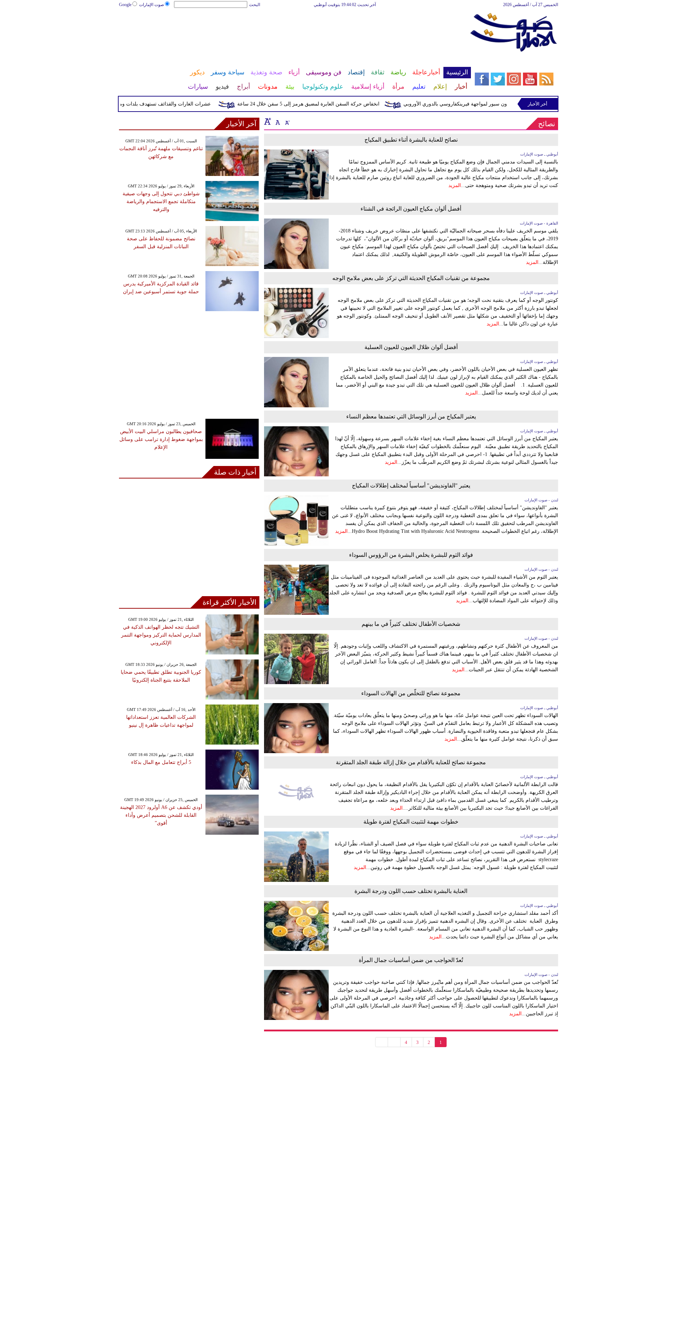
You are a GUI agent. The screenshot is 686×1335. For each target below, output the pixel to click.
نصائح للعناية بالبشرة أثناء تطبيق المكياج (411, 140)
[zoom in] (267, 121)
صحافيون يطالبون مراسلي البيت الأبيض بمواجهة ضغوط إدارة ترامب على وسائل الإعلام (161, 439)
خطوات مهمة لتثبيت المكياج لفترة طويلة (410, 822)
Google (125, 4)
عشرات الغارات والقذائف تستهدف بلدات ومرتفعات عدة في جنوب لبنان (154, 104)
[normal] (276, 121)
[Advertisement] (295, 31)
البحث (254, 4)
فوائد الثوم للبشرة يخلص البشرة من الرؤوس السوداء (411, 555)
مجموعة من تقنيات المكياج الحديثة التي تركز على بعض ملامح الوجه (411, 278)
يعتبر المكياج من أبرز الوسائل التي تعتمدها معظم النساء (411, 416)
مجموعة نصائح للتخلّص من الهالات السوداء (411, 693)
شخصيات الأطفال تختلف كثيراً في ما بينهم (411, 624)
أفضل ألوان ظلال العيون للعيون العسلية (411, 347)
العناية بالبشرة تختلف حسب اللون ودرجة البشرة (410, 891)
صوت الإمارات (151, 4)
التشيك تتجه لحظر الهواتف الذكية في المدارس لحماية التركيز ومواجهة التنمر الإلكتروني (161, 635)
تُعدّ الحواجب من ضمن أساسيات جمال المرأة (411, 960)
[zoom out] (286, 121)
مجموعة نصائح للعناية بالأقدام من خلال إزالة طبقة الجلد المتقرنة (411, 762)
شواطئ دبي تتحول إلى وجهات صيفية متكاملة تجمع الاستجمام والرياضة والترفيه (161, 201)
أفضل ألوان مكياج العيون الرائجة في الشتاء (411, 209)
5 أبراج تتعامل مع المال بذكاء (161, 762)
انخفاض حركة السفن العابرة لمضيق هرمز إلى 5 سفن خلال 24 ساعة (326, 104)
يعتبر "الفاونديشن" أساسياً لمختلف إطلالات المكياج (411, 485)
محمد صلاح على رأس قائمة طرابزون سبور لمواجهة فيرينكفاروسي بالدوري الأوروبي (508, 104)
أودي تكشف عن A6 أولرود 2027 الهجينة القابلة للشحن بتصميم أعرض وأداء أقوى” (161, 815)
